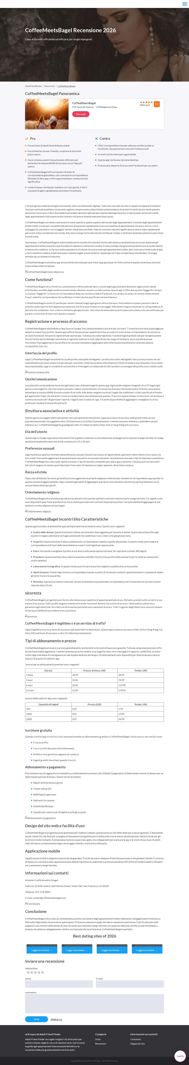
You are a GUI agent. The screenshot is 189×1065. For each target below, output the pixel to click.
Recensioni (100, 1043)
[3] (35, 972)
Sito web (81, 114)
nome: (28, 978)
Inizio (98, 1039)
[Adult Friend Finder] (15, 4)
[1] (28, 972)
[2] (31, 972)
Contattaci (135, 1039)
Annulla (56, 1019)
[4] (38, 972)
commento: (31, 992)
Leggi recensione (42, 950)
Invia (36, 1019)
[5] (42, 972)
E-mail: (99, 978)
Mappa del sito (137, 1043)
